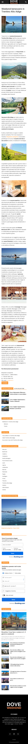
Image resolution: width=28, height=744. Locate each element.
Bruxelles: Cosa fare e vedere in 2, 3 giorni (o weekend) (13, 633)
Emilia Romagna (6, 458)
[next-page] (5, 414)
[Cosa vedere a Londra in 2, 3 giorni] (5, 680)
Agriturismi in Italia (4, 403)
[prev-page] (2, 414)
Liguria (4, 465)
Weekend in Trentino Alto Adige (12, 5)
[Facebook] (10, 734)
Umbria (4, 485)
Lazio (3, 463)
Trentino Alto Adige (7, 483)
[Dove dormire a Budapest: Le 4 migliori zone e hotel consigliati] (5, 659)
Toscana (4, 480)
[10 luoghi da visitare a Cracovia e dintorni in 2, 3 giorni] (5, 673)
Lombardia (5, 467)
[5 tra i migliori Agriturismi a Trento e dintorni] (5, 401)
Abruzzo (4, 449)
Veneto (4, 489)
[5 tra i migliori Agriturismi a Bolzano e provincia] (5, 408)
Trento (5, 426)
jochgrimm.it (10, 380)
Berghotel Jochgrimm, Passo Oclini (10, 528)
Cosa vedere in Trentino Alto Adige (11, 435)
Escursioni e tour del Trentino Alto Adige (12, 440)
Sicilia (3, 478)
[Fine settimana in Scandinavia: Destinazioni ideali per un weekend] (5, 644)
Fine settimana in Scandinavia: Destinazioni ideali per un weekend (17, 644)
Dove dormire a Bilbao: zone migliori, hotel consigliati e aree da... (17, 651)
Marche (4, 469)
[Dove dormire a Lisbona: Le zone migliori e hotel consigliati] (5, 687)
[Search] (26, 2)
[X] (18, 734)
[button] (2, 2)
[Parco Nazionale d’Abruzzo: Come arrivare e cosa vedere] (5, 394)
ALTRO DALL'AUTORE (19, 388)
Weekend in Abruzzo (4, 396)
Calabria (4, 454)
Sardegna (4, 476)
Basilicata (4, 451)
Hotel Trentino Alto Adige (8, 438)
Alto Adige (22, 5)
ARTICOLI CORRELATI (7, 388)
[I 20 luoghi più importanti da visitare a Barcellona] (5, 666)
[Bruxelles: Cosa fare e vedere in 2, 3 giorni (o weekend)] (14, 621)
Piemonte (4, 472)
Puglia (3, 474)
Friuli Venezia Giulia (7, 460)
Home (2, 5)
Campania (4, 456)
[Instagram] (14, 734)
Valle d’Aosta (5, 487)
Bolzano (6, 424)
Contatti (14, 739)
